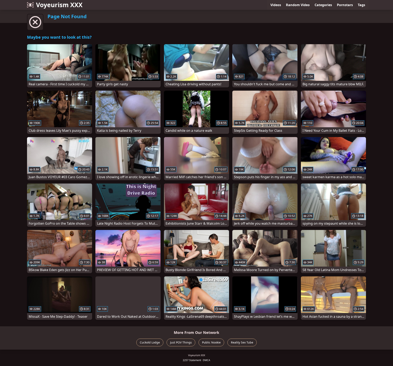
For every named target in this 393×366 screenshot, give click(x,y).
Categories (323, 5)
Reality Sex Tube (242, 342)
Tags (361, 5)
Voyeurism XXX (59, 5)
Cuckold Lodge (150, 342)
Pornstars (345, 5)
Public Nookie (211, 342)
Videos (275, 5)
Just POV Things (181, 342)
